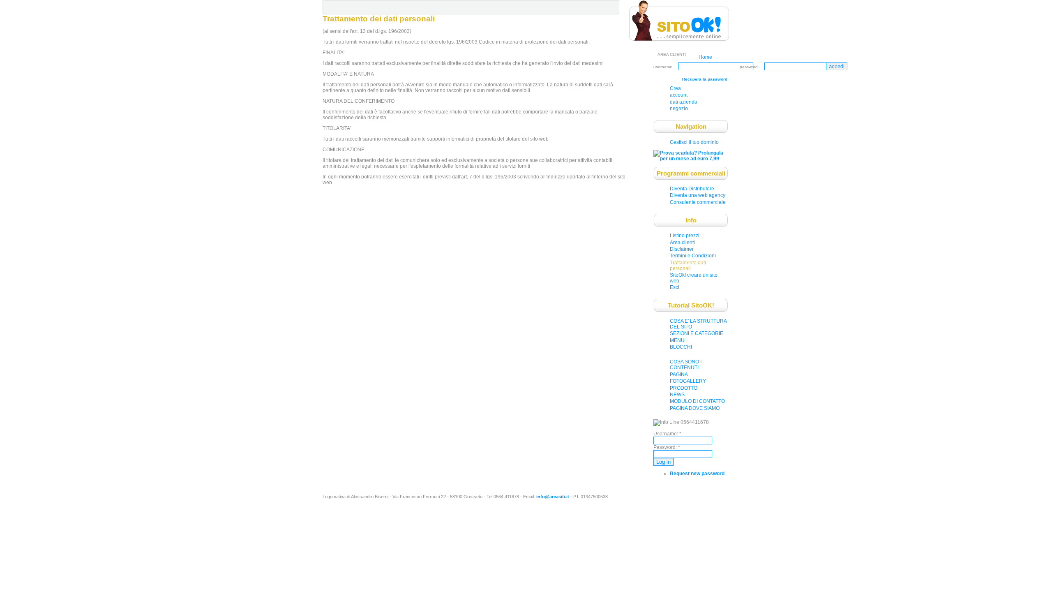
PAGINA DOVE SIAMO (695, 408)
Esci (674, 287)
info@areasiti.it (552, 496)
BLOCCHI (681, 347)
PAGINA (679, 374)
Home (705, 57)
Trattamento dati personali (688, 265)
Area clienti (682, 242)
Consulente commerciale (698, 202)
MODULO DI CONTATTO (697, 401)
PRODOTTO (683, 388)
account (678, 95)
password (749, 67)
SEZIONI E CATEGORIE (696, 333)
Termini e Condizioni (693, 256)
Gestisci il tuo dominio (694, 142)
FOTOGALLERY (688, 381)
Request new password (697, 473)
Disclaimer (682, 249)
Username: (667, 434)
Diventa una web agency (697, 195)
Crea (675, 88)
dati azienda (683, 102)
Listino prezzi (684, 235)
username (662, 67)
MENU (677, 340)
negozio (679, 108)
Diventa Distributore (692, 189)
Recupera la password (704, 79)
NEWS (677, 395)
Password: (666, 447)
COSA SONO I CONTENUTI (685, 364)
